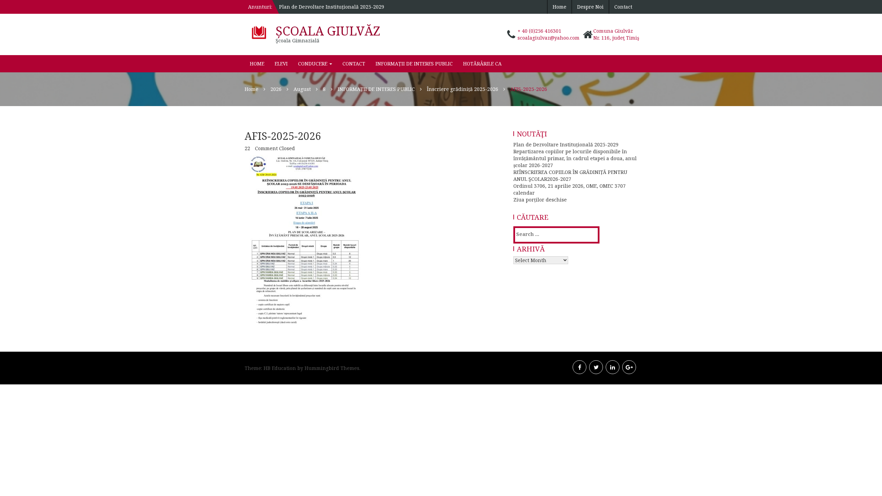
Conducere (313, 63)
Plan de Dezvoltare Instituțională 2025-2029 (331, 6)
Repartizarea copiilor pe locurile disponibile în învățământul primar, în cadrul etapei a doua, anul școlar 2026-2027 (575, 158)
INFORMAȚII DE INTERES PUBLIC (414, 63)
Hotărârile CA (482, 63)
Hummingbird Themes (332, 368)
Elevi (281, 63)
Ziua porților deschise (540, 199)
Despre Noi (590, 6)
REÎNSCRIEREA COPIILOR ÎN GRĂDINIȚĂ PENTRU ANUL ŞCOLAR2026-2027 (570, 175)
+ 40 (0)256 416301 (539, 31)
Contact (623, 6)
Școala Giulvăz (328, 30)
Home (559, 6)
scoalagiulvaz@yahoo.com (548, 37)
